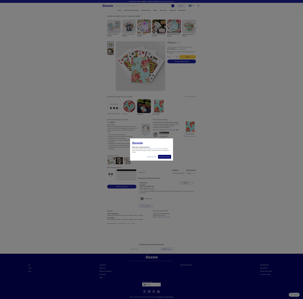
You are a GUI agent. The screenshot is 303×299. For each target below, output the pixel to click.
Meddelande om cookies (152, 149)
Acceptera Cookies (164, 157)
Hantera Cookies (151, 157)
